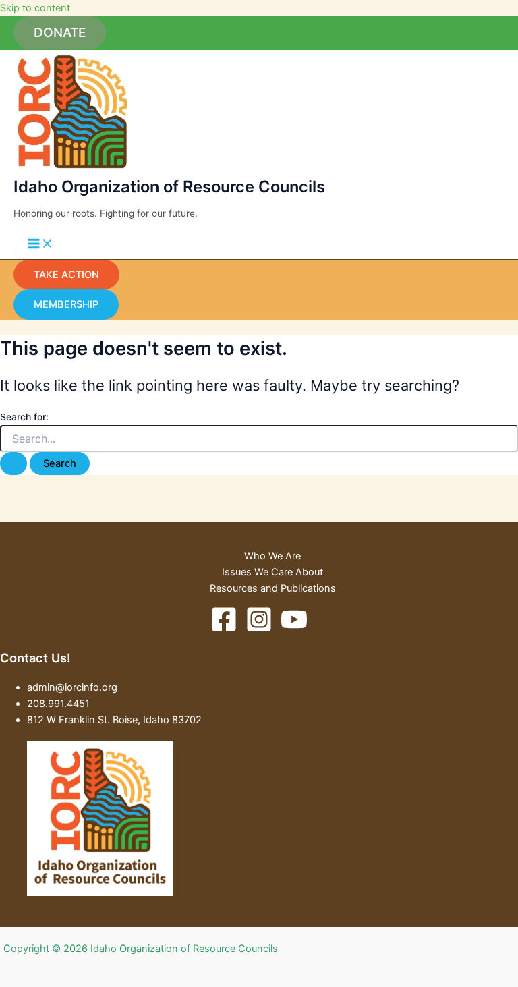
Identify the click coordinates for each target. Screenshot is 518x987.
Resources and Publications (273, 588)
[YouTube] (294, 629)
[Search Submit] (13, 464)
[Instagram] (259, 629)
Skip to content (35, 8)
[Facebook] (223, 629)
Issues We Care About (272, 572)
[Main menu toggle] (40, 244)
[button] (59, 32)
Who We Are (272, 556)
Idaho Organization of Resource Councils (169, 186)
